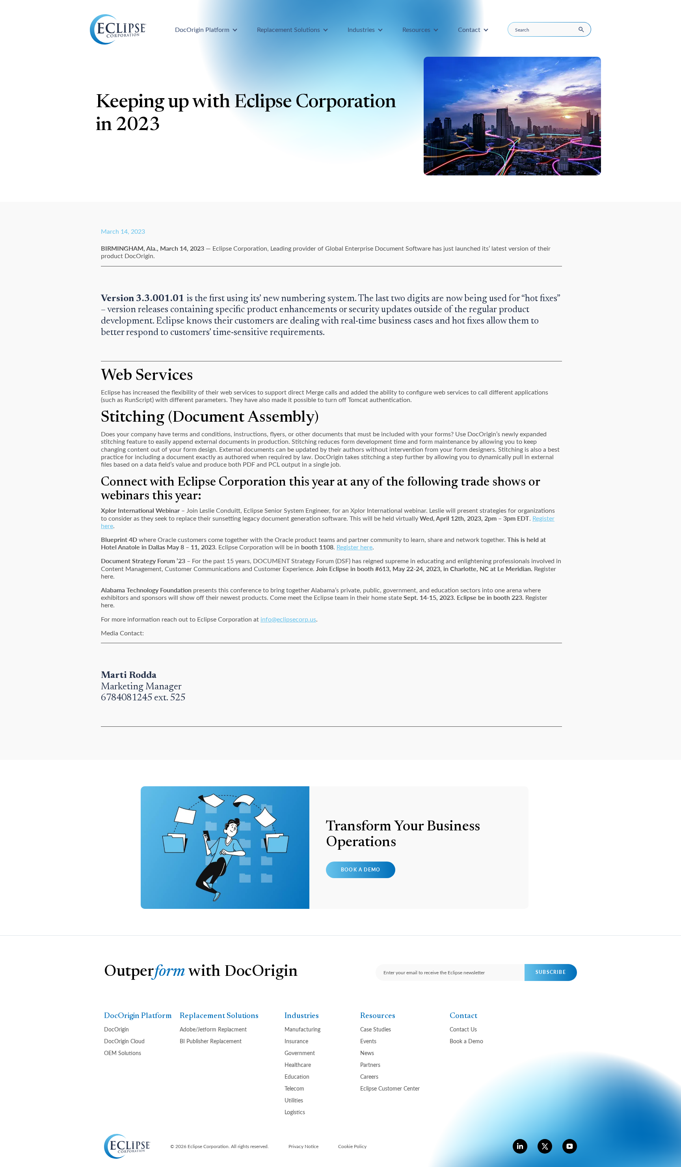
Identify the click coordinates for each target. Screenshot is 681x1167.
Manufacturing (302, 1029)
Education (297, 1076)
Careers (369, 1076)
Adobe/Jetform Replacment (213, 1029)
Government (300, 1053)
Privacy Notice (303, 1146)
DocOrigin (116, 1029)
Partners (370, 1064)
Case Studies (375, 1029)
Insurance (296, 1041)
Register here (354, 547)
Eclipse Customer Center (390, 1088)
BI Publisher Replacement (211, 1041)
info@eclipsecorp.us (288, 619)
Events (368, 1041)
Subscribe (551, 972)
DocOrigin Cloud (124, 1041)
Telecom (294, 1088)
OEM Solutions (122, 1053)
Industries (302, 1016)
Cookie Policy (352, 1146)
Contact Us (463, 1029)
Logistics (295, 1112)
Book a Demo (360, 869)
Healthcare (298, 1064)
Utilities (294, 1100)
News (367, 1053)
